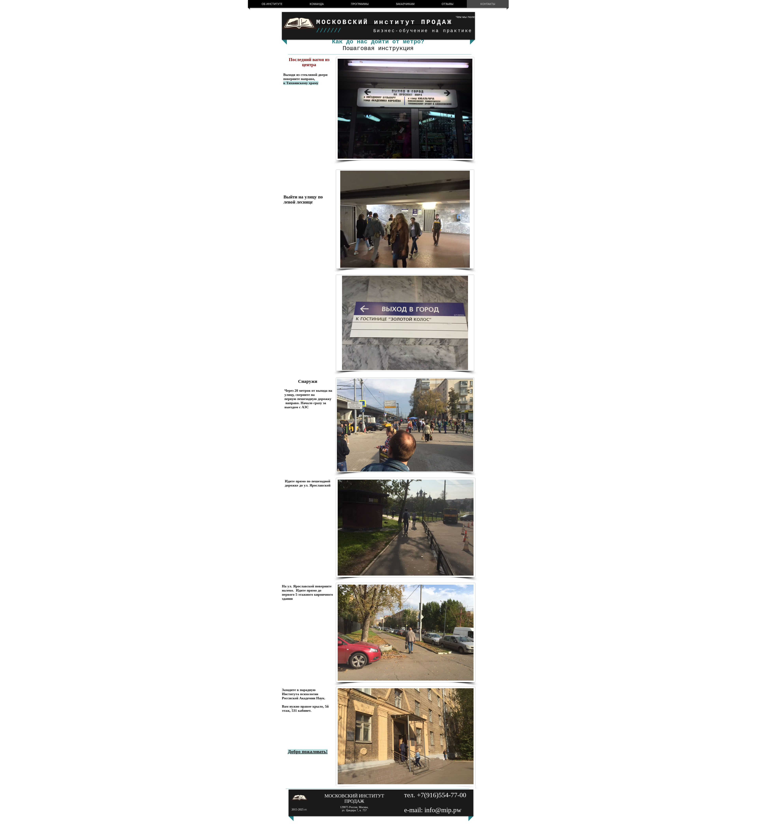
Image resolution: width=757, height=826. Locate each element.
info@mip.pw (442, 810)
